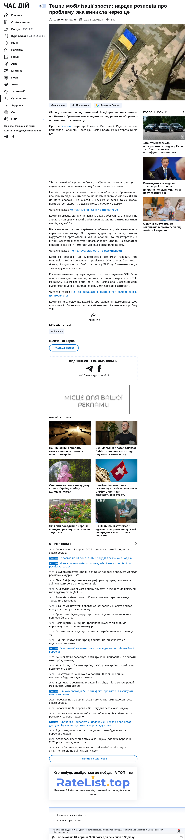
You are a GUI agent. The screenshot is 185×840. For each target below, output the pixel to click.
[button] (181, 837)
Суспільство (58, 105)
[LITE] (43, 119)
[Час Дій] (16, 6)
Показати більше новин (93, 758)
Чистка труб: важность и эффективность (96, 250)
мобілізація (57, 331)
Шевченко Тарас (62, 341)
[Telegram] (6, 137)
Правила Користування (69, 820)
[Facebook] (13, 137)
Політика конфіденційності (71, 815)
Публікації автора (64, 348)
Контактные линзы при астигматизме (94, 209)
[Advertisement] (93, 158)
